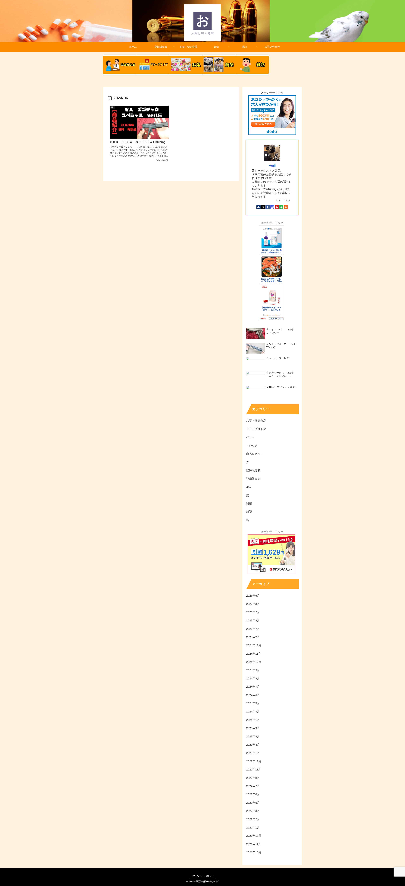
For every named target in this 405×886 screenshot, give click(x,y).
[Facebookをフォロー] (267, 207)
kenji (272, 165)
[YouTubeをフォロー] (277, 207)
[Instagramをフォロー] (272, 207)
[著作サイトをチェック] (258, 207)
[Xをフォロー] (263, 207)
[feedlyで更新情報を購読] (281, 207)
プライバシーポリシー (202, 876)
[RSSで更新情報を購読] (286, 207)
